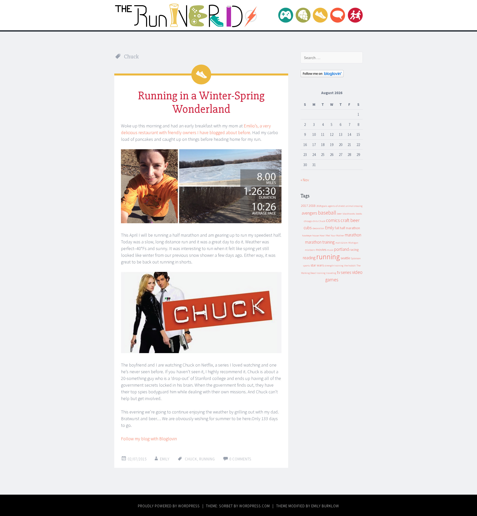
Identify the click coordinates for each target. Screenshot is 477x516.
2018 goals (321, 206)
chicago (308, 221)
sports (306, 265)
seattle (345, 258)
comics (333, 220)
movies (321, 249)
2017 (304, 205)
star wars (317, 265)
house (315, 235)
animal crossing (354, 206)
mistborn (310, 250)
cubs (308, 227)
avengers (309, 213)
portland (341, 249)
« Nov (305, 180)
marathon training (320, 242)
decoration (318, 228)
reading (309, 257)
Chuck (191, 459)
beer (339, 213)
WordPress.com (254, 506)
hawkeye (307, 235)
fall (337, 228)
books (359, 213)
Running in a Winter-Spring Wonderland (201, 102)
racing (354, 249)
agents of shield (336, 206)
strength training (333, 265)
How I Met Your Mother (331, 235)
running (207, 459)
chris (315, 221)
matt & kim (341, 242)
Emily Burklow (325, 506)
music (330, 250)
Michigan (353, 242)
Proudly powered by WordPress (169, 506)
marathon (353, 235)
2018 (312, 205)
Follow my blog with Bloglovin (149, 439)
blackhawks (349, 213)
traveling (331, 273)
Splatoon (356, 258)
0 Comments (240, 459)
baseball (327, 212)
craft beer (350, 220)
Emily (164, 459)
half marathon (350, 228)
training (321, 273)
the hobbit (350, 265)
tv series (344, 272)
